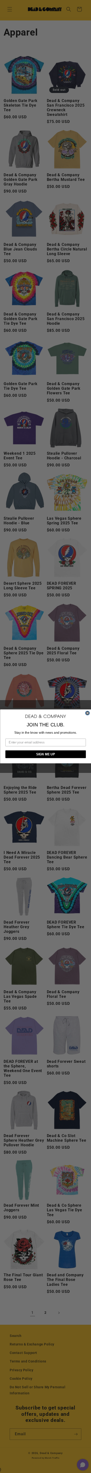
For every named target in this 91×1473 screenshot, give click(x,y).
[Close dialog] (87, 713)
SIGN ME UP (45, 754)
